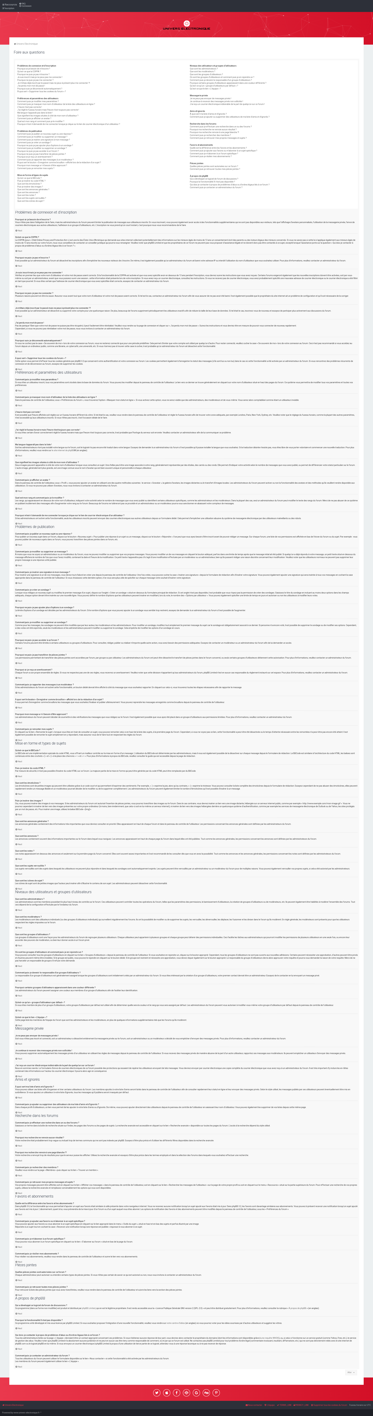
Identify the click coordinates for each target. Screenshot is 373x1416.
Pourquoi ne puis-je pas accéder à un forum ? (38, 151)
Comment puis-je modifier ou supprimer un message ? (42, 137)
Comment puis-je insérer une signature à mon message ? (43, 140)
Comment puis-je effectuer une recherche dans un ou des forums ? (221, 126)
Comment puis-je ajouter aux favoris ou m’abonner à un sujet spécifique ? (223, 150)
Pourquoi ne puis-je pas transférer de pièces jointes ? (41, 154)
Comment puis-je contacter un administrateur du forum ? (216, 187)
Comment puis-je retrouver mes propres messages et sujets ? (218, 138)
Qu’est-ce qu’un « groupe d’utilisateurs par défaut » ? (214, 86)
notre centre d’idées (176, 1323)
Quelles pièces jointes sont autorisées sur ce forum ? (214, 166)
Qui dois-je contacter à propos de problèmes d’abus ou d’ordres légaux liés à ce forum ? (230, 184)
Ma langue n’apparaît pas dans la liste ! (34, 113)
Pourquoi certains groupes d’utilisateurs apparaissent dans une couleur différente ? (228, 83)
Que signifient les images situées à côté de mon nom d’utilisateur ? (47, 115)
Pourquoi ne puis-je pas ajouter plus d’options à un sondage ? (45, 145)
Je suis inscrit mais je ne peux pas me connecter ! (39, 77)
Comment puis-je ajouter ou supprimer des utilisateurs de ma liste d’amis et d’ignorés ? (230, 117)
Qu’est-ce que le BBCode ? (29, 178)
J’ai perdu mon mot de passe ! (31, 86)
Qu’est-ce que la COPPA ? (29, 71)
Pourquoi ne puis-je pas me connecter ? (35, 80)
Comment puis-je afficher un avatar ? (34, 118)
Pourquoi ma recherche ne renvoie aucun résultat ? (213, 129)
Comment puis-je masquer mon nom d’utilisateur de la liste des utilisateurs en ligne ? (56, 104)
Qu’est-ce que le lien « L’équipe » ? (205, 89)
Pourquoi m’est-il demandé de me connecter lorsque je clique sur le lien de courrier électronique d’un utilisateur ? (68, 124)
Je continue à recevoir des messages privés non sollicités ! (216, 101)
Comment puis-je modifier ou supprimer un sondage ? (42, 148)
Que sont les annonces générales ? (33, 189)
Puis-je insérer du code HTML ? (31, 181)
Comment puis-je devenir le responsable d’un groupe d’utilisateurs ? (221, 80)
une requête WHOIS (270, 1338)
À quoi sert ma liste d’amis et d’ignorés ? (208, 114)
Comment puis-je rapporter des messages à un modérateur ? (45, 160)
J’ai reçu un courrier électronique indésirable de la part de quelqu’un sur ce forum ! (227, 104)
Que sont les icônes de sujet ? (30, 201)
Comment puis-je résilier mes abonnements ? (211, 156)
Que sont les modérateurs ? (202, 71)
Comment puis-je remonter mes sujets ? (35, 168)
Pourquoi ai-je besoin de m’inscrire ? (33, 69)
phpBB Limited (88, 1308)
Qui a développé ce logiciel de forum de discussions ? (214, 179)
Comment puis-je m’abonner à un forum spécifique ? (214, 153)
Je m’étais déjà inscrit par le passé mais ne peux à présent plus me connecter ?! (53, 83)
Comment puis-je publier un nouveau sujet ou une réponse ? (44, 134)
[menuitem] (22, 3)
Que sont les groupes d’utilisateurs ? (206, 74)
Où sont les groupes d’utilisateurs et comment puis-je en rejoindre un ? (222, 77)
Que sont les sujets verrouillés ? (31, 198)
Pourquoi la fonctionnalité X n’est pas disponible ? (212, 182)
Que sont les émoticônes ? (29, 184)
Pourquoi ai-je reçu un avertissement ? (35, 157)
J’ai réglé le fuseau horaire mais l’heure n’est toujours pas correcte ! (48, 110)
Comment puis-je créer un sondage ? (34, 142)
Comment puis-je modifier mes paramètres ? (38, 101)
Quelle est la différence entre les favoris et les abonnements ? (218, 148)
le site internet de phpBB (63, 450)
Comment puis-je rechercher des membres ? (210, 135)
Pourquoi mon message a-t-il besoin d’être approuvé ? (42, 165)
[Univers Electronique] (186, 24)
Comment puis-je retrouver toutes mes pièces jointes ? (215, 169)
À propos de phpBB (297, 1308)
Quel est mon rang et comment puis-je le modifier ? (40, 121)
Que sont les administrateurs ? (204, 69)
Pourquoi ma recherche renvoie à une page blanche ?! (214, 132)
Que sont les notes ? (26, 195)
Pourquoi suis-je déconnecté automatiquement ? (39, 89)
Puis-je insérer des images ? (30, 187)
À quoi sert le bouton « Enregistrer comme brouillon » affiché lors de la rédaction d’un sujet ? (59, 162)
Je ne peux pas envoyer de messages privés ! (210, 98)
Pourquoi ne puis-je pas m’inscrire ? (33, 74)
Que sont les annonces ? (28, 192)
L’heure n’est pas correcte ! (29, 107)
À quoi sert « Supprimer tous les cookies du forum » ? (41, 91)
